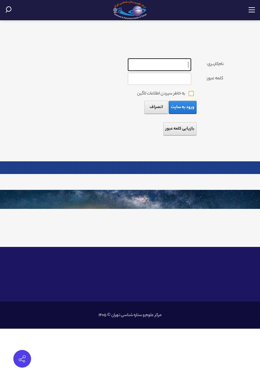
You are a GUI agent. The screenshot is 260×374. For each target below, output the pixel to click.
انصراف (156, 107)
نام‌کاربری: (215, 64)
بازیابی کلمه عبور (180, 128)
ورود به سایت (182, 107)
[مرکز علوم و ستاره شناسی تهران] (130, 10)
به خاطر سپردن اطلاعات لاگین (161, 93)
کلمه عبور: (214, 78)
